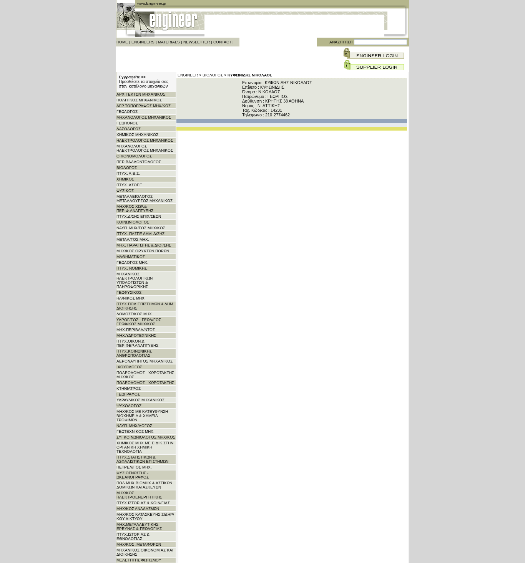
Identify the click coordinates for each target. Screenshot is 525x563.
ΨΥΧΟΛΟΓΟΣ (128, 406)
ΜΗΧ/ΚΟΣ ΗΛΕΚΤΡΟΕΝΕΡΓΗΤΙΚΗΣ (139, 495)
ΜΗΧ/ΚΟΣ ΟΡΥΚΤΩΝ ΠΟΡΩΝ (142, 251)
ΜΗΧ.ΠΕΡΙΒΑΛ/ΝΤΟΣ (135, 330)
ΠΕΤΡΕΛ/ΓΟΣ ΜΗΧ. (134, 467)
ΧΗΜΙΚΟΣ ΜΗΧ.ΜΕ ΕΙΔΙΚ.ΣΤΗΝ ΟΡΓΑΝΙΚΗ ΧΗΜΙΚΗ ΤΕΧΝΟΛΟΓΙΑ (144, 447)
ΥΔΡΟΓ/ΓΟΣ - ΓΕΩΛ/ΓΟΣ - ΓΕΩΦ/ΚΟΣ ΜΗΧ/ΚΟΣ (139, 322)
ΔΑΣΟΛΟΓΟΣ (128, 129)
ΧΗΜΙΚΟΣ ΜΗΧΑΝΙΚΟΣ (137, 134)
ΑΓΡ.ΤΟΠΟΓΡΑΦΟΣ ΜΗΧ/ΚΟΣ (143, 106)
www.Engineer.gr (151, 3)
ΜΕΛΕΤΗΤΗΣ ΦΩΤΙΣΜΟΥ (138, 560)
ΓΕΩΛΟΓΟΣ (127, 111)
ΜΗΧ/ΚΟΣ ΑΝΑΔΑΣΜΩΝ (137, 509)
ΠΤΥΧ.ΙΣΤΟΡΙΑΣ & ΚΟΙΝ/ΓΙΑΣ (143, 503)
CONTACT (222, 42)
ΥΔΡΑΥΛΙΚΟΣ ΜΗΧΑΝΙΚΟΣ (140, 400)
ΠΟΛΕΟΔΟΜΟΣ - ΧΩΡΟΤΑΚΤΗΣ (145, 383)
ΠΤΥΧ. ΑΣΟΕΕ (129, 185)
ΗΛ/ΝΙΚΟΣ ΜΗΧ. (131, 298)
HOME (122, 42)
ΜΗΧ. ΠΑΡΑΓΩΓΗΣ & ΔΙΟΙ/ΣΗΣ (143, 245)
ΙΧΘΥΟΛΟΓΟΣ (129, 367)
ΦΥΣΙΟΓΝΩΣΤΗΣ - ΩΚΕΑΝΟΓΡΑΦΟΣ (132, 475)
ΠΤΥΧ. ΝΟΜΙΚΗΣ (131, 268)
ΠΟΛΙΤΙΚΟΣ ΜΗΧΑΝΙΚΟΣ (139, 100)
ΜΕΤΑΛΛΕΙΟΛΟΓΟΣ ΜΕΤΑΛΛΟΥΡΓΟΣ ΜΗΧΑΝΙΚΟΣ (144, 198)
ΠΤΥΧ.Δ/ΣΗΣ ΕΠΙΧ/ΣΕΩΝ (138, 216)
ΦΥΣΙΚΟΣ (125, 191)
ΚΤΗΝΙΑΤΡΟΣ (128, 388)
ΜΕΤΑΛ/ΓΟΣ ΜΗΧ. (132, 239)
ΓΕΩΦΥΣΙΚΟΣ (128, 292)
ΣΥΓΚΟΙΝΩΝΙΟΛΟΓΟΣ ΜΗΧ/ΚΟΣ (145, 437)
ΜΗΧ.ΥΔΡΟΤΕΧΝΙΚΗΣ (136, 335)
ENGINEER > (189, 75)
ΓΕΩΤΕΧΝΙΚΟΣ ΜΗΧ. (135, 431)
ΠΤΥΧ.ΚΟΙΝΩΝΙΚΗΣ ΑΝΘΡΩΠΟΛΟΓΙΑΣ (134, 353)
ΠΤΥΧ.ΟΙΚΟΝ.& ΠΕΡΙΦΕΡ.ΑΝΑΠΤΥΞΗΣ (137, 343)
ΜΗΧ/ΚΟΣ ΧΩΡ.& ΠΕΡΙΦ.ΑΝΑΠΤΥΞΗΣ (134, 208)
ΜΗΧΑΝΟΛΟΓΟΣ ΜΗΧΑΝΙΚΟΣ (143, 117)
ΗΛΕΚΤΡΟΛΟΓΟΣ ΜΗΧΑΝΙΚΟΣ (144, 140)
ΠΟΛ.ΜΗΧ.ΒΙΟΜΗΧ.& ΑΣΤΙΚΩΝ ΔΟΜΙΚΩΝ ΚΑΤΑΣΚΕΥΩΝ (144, 485)
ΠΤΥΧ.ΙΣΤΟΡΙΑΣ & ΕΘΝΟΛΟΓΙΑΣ (133, 536)
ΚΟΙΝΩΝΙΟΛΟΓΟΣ (132, 222)
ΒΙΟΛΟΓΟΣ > (214, 75)
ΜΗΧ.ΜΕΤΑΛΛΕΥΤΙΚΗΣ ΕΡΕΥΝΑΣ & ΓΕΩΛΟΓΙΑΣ (139, 526)
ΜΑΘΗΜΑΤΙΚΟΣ (130, 257)
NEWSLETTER (196, 42)
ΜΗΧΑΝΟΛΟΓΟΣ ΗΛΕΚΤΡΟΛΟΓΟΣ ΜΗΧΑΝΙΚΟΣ (144, 148)
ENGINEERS (143, 42)
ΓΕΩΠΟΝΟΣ (127, 123)
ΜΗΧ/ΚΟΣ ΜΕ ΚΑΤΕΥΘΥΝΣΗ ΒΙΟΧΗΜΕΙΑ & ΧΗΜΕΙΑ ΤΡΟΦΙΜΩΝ (142, 415)
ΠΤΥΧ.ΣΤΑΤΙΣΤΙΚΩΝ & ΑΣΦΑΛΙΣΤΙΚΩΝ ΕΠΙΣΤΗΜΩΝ (142, 459)
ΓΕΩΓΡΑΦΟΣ (128, 394)
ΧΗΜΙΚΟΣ (125, 179)
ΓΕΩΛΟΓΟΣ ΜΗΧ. (132, 262)
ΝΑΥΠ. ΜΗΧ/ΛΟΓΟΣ (134, 426)
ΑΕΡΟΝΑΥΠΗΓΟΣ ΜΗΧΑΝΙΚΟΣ (144, 361)
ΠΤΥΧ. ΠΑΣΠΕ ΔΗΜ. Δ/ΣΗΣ (140, 234)
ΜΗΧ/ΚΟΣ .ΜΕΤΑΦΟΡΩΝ (138, 544)
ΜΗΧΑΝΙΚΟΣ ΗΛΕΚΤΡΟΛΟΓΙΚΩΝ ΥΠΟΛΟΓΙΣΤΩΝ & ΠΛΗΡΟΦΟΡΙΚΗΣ (134, 280)
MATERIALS (169, 42)
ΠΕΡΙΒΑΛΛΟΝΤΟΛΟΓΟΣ (138, 162)
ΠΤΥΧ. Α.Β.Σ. (128, 173)
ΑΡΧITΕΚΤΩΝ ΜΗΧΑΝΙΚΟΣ (140, 94)
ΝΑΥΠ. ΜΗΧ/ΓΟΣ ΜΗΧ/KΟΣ (140, 228)
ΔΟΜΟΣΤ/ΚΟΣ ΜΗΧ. (134, 314)
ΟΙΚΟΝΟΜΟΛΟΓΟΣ (134, 156)
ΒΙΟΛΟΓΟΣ (126, 168)
